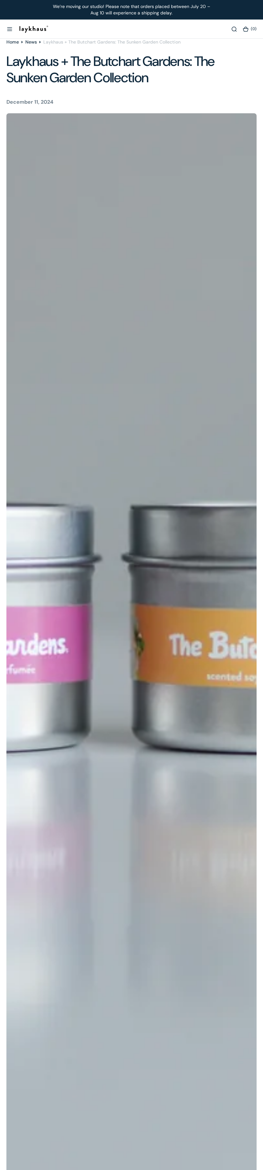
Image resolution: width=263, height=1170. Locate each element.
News (31, 42)
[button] (9, 29)
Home (12, 42)
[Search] (234, 29)
